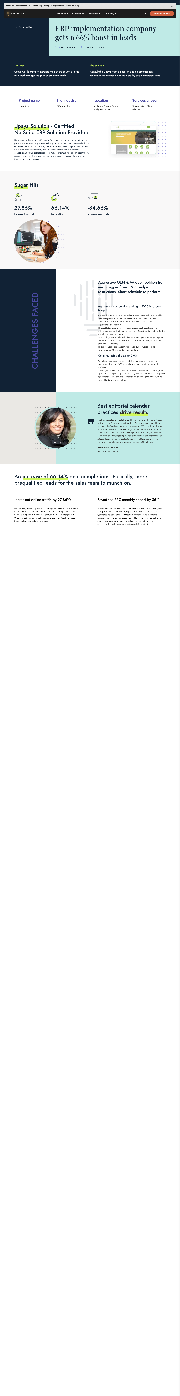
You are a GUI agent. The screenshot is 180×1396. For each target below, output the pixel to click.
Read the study (73, 5)
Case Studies (25, 27)
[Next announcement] (172, 6)
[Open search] (146, 14)
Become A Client (162, 13)
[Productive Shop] (17, 13)
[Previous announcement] (172, 5)
